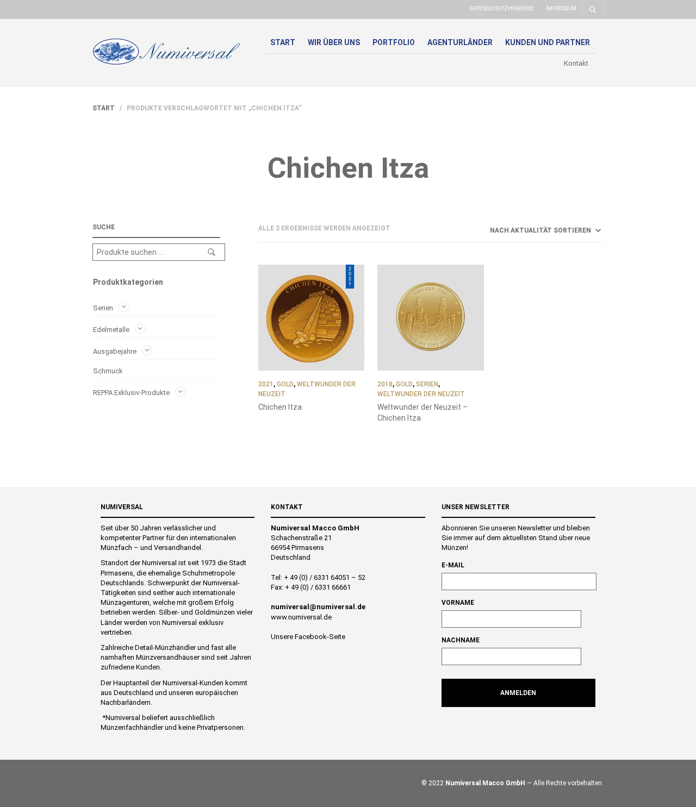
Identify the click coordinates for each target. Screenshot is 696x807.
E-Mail (453, 565)
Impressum (561, 8)
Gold (285, 384)
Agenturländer (460, 42)
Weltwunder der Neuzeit (421, 394)
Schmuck (108, 371)
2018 (385, 384)
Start (282, 42)
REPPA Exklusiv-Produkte (131, 392)
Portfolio (393, 42)
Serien (103, 308)
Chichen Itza (280, 407)
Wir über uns (334, 42)
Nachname (461, 640)
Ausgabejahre (114, 351)
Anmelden (518, 693)
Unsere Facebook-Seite (308, 637)
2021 (266, 384)
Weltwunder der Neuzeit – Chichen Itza (422, 412)
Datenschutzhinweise (501, 8)
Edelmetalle (111, 330)
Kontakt (576, 63)
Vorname (458, 602)
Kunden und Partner (547, 42)
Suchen (211, 252)
